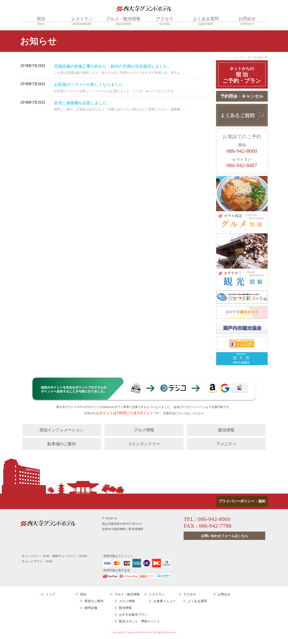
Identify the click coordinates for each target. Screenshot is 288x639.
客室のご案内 (94, 601)
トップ (238, 57)
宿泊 (41, 21)
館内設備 (91, 608)
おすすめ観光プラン (133, 614)
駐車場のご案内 (61, 444)
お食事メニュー (164, 601)
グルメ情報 (144, 430)
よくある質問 (206, 21)
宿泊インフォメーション (61, 430)
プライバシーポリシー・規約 (242, 501)
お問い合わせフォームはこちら (224, 535)
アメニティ (226, 444)
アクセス (164, 21)
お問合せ (247, 21)
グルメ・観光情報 (123, 21)
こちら (193, 413)
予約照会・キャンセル (241, 96)
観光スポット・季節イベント (139, 621)
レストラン (82, 21)
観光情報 (226, 430)
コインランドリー (144, 444)
